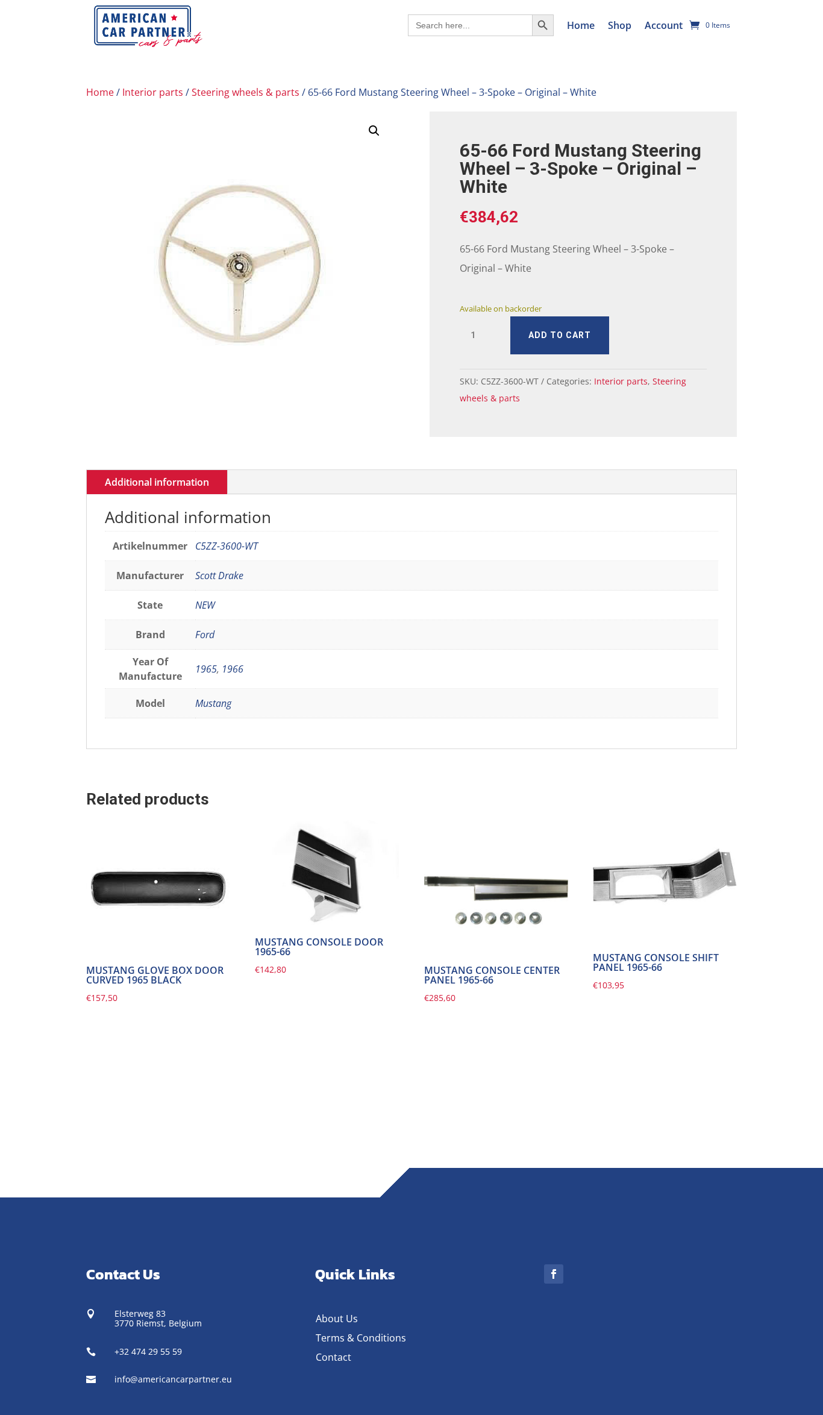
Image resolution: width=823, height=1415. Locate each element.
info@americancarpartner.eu (173, 1379)
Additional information (157, 482)
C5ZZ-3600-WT (226, 546)
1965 (206, 669)
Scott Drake (219, 575)
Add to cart (559, 335)
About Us (337, 1318)
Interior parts (152, 92)
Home (581, 25)
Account (664, 25)
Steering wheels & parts (245, 92)
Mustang (213, 703)
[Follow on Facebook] (553, 1274)
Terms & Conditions (361, 1337)
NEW (205, 605)
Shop (619, 25)
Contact (333, 1357)
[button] (374, 131)
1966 (232, 669)
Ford (204, 634)
